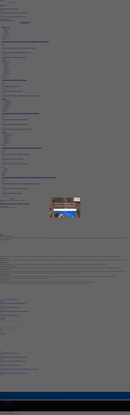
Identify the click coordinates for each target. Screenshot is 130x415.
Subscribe (65, 212)
